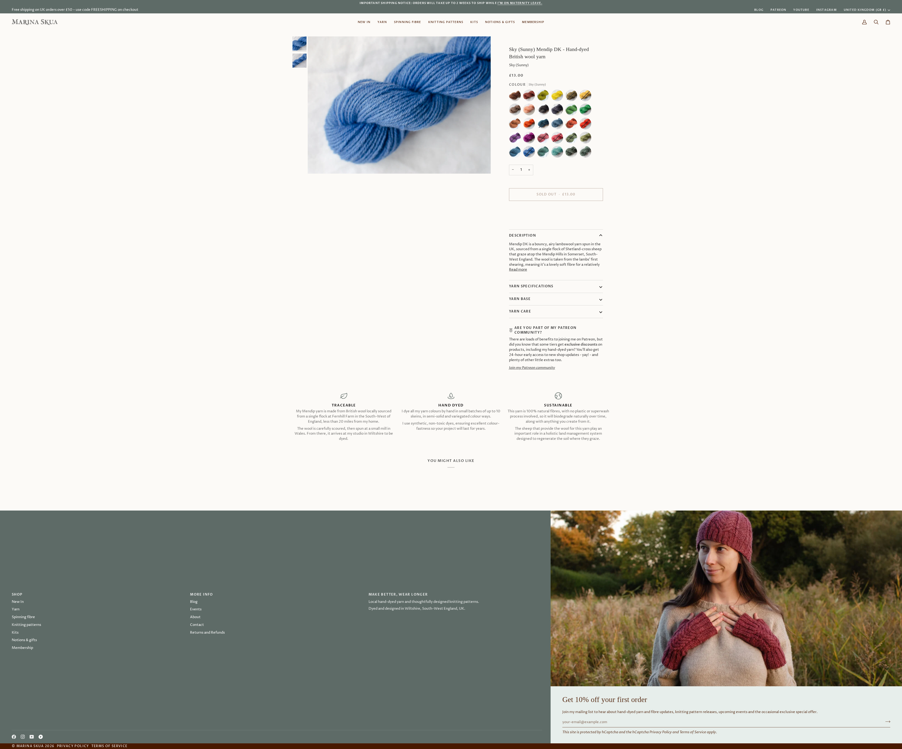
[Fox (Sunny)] (530, 125)
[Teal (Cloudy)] (544, 153)
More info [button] (201, 594)
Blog (194, 602)
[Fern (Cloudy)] (572, 111)
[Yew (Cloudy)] (572, 153)
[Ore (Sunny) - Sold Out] (586, 125)
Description (522, 235)
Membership (22, 648)
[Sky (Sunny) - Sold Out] (530, 153)
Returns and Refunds (207, 632)
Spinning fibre (23, 617)
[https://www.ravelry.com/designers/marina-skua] (41, 737)
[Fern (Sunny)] (586, 111)
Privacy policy (73, 746)
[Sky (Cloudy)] (516, 153)
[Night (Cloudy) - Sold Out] (544, 125)
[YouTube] (32, 737)
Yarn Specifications (531, 286)
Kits (15, 632)
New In (18, 602)
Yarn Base (520, 299)
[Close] (485, 350)
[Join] (481, 392)
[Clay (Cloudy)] (516, 111)
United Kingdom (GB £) (865, 10)
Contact (197, 625)
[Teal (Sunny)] (558, 153)
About (195, 617)
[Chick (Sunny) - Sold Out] (586, 97)
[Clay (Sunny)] (530, 111)
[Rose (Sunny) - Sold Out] (558, 139)
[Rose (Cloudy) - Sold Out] (544, 139)
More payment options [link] (528, 222)
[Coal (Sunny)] (558, 111)
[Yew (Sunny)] (585, 153)
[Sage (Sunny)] (586, 139)
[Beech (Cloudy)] (516, 97)
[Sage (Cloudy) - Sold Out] (572, 139)
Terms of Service (693, 732)
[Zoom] (399, 105)
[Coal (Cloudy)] (544, 111)
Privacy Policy (660, 732)
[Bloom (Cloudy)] (544, 97)
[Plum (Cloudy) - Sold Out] (516, 139)
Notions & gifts (24, 640)
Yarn (15, 609)
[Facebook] (14, 737)
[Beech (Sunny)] (530, 97)
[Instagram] (23, 737)
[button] (382, 22)
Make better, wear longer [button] (398, 594)
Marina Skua (30, 746)
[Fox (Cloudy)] (516, 125)
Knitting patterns (26, 625)
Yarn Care (520, 311)
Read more (518, 269)
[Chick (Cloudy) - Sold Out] (572, 97)
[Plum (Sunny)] (530, 139)
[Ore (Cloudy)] (572, 125)
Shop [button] (17, 594)
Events (196, 609)
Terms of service (109, 746)
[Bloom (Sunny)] (558, 97)
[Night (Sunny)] (558, 125)
